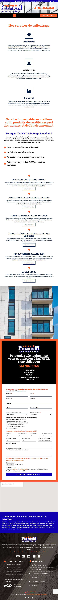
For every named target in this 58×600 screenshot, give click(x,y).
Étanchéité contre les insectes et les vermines (29, 234)
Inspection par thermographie (29, 179)
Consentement (10, 467)
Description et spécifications (14, 448)
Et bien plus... (29, 272)
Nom (31, 393)
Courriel (32, 398)
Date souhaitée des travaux (13, 412)
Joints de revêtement (44, 438)
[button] (14, 15)
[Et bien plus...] (29, 268)
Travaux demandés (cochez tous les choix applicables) (21, 417)
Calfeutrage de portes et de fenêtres (29, 197)
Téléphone (9, 398)
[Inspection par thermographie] (29, 176)
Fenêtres (8, 433)
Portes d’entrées (22, 433)
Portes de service (11, 438)
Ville (7, 407)
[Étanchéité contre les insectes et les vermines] (29, 230)
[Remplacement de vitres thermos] (29, 212)
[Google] (53, 1)
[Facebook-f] (56, 1)
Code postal (33, 407)
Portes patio (33, 433)
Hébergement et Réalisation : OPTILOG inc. (36, 594)
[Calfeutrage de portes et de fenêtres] (29, 194)
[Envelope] (50, 1)
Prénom (8, 393)
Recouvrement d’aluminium (29, 254)
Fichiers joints (10, 462)
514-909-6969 (29, 366)
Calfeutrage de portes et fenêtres (16, 419)
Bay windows (26, 438)
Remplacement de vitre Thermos (16, 421)
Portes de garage (47, 433)
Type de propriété (35, 412)
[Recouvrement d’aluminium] (29, 250)
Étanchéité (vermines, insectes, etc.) (17, 423)
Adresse (8, 403)
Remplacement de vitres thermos (29, 215)
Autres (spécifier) (12, 428)
